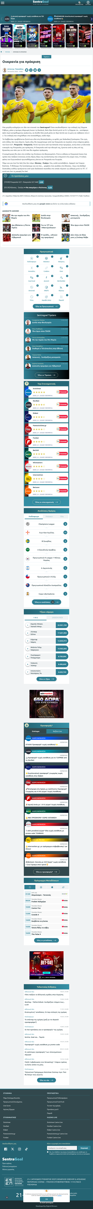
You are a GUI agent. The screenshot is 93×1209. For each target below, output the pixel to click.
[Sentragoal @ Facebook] (5, 1149)
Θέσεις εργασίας (8, 1169)
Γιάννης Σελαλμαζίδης (38, 337)
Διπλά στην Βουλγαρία (46, 216)
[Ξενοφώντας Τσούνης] (28, 322)
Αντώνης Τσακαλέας (15, 69)
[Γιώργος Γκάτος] (28, 357)
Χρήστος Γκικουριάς (38, 363)
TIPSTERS (7, 51)
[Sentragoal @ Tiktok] (26, 1149)
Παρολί (49, 1113)
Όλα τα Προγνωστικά (44, 306)
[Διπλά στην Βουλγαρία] (36, 218)
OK (46, 1199)
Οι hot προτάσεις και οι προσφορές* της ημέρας (44, 1029)
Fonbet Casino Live (54, 1137)
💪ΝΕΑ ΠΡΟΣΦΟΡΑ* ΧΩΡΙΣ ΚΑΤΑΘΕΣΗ (41, 817)
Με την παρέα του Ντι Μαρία (20, 216)
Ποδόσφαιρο (29, 1017)
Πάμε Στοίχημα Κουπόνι (11, 1098)
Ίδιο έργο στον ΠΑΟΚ (80, 225)
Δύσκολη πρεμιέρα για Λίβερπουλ (21, 236)
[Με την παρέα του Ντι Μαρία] (6, 218)
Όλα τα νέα (45, 1080)
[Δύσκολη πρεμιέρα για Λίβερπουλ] (7, 237)
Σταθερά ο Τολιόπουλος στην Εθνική (47, 348)
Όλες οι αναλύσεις (44, 602)
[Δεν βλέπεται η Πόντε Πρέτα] (7, 228)
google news (45, 204)
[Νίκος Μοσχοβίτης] (28, 348)
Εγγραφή (84, 1148)
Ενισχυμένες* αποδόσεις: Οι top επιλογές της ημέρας (46, 1012)
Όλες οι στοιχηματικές (44, 502)
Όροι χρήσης (6, 1163)
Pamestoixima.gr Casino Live (57, 1134)
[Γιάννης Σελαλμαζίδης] (28, 340)
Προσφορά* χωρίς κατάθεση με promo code (42, 1044)
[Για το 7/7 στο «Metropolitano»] (36, 228)
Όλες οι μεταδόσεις (45, 940)
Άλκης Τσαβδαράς (37, 329)
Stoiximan (37, 388)
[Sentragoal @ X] (12, 1149)
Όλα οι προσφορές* (44, 872)
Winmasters (37, 462)
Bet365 (36, 450)
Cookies (59, 1195)
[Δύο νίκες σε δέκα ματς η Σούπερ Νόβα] (66, 237)
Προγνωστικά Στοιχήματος (12, 1102)
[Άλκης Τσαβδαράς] (28, 331)
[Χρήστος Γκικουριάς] (28, 366)
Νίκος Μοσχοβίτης (37, 346)
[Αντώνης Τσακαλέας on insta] (31, 70)
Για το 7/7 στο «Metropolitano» (48, 226)
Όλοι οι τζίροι (44, 679)
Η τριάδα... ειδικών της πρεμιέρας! (49, 236)
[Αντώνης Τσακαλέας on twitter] (39, 70)
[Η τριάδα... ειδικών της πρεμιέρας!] (36, 237)
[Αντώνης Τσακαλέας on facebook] (26, 70)
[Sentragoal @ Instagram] (19, 1149)
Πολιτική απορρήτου (9, 1166)
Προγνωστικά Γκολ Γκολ (55, 1102)
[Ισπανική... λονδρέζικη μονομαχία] (66, 218)
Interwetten (38, 475)
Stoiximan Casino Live (55, 1122)
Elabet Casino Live (53, 1130)
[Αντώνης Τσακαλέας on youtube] (35, 70)
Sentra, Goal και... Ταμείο (34, 1037)
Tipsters (46, 57)
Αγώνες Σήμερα (8, 1109)
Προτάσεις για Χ (52, 1109)
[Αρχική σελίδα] (1, 51)
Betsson (36, 487)
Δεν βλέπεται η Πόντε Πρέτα (21, 226)
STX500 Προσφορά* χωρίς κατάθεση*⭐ (42, 744)
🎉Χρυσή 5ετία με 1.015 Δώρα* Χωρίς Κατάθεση (45, 804)
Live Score (7, 1106)
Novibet (36, 401)
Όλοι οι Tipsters (45, 375)
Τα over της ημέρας (53, 1106)
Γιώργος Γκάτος (36, 355)
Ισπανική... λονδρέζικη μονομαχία (80, 216)
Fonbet (36, 438)
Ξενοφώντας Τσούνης (38, 320)
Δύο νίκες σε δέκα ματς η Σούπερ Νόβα (79, 236)
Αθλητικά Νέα (29, 992)
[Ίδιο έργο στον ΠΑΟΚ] (66, 228)
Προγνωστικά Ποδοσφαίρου (57, 1098)
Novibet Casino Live (54, 1126)
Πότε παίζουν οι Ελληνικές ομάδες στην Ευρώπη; (44, 994)
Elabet (35, 413)
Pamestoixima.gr (39, 425)
